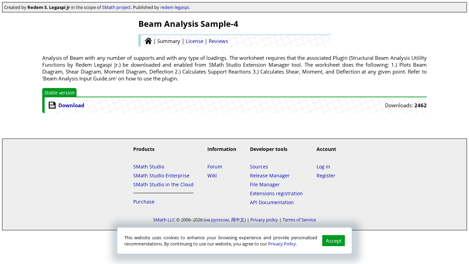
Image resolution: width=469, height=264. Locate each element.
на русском (217, 220)
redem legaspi (174, 7)
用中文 (237, 220)
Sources (259, 166)
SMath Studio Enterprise (161, 175)
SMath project (116, 7)
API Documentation (272, 202)
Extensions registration (276, 193)
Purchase (144, 201)
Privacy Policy (282, 244)
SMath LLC (164, 220)
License (194, 40)
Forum (214, 166)
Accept (334, 240)
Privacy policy (264, 220)
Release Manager (270, 175)
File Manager (265, 184)
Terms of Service (299, 220)
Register (326, 175)
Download (71, 105)
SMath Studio (148, 166)
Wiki (212, 175)
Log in (323, 166)
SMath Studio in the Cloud (163, 184)
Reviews (218, 40)
